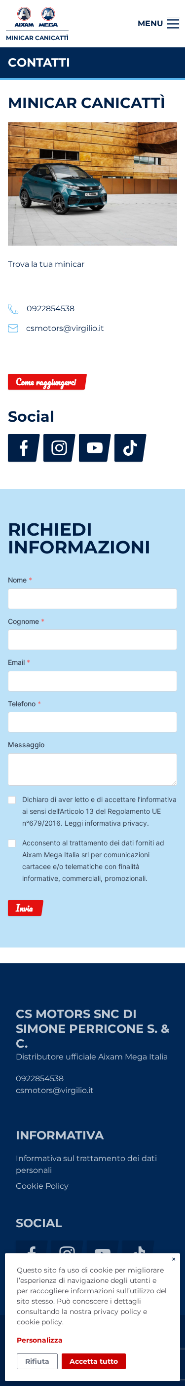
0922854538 (40, 1078)
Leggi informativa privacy (106, 823)
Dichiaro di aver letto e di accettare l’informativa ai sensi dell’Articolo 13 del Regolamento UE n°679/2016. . (99, 811)
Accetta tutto (94, 1361)
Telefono (24, 703)
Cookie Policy (42, 1186)
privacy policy (117, 1311)
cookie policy (39, 1321)
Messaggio (26, 744)
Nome (20, 580)
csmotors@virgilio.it (55, 1090)
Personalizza (40, 1340)
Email (19, 662)
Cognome (26, 621)
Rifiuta (37, 1361)
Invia (24, 908)
